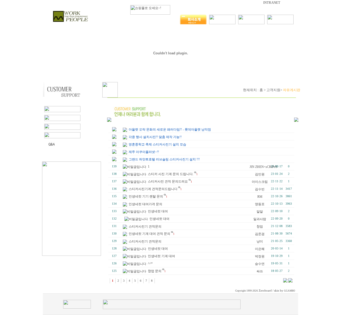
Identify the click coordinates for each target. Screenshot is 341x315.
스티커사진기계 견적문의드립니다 (153, 189)
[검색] (285, 281)
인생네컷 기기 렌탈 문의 (146, 196)
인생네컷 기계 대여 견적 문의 (149, 234)
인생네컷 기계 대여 (161, 256)
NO (114, 121)
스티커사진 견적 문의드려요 (168, 181)
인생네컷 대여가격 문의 (145, 204)
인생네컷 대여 (158, 211)
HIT (288, 121)
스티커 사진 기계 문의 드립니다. (170, 174)
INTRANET (271, 3)
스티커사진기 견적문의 (145, 226)
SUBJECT (130, 121)
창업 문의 (154, 271)
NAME (259, 121)
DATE (276, 121)
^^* (150, 263)
